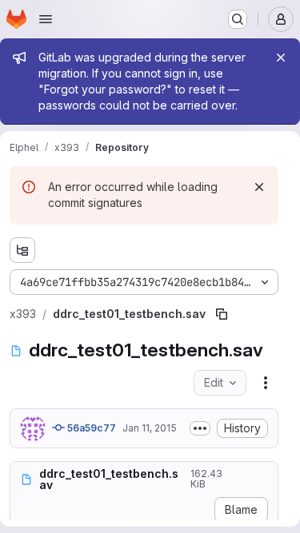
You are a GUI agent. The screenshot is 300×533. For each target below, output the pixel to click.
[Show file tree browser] (22, 250)
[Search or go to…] (237, 19)
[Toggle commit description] (200, 428)
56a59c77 (90, 428)
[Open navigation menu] (45, 19)
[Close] (280, 57)
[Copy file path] (221, 314)
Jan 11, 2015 (149, 428)
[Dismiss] (259, 187)
